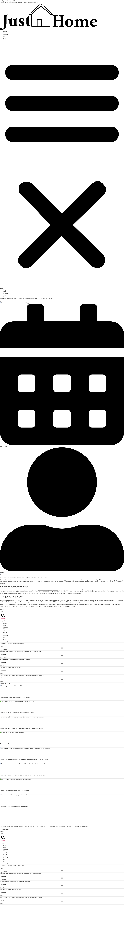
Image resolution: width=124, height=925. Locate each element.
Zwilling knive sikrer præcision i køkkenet (11, 744)
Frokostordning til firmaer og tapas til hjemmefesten (14, 806)
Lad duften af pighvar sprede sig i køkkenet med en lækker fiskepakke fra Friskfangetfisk (24, 759)
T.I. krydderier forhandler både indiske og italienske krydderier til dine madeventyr (22, 775)
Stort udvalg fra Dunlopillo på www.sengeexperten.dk (23, 2)
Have (4, 33)
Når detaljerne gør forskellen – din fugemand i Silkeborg (15, 659)
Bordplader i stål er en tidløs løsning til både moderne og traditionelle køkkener (21, 728)
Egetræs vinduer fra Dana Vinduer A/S (10, 667)
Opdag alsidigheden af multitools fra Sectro (12, 643)
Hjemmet (5, 34)
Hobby (5, 36)
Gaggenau (40, 600)
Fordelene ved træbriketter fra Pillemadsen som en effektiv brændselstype (20, 651)
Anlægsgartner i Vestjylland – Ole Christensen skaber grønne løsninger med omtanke (23, 675)
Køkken (5, 38)
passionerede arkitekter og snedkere (48, 590)
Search (2, 609)
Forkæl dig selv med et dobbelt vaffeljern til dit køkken (15, 697)
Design (5, 31)
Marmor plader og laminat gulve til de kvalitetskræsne (14, 790)
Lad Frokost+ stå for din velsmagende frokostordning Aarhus (17, 712)
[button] (62, 164)
